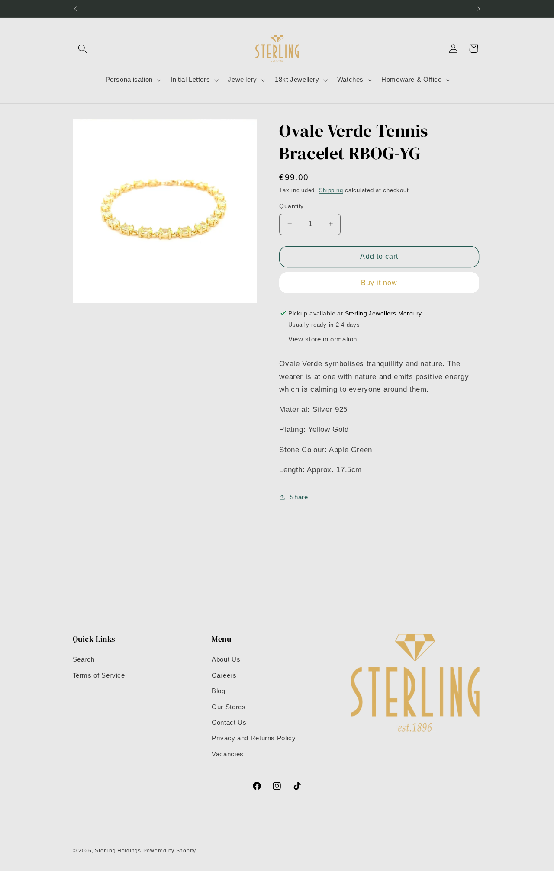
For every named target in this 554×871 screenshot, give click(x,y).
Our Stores (228, 707)
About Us (226, 659)
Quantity (291, 205)
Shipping (331, 190)
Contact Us (229, 722)
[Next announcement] (478, 8)
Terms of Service (99, 675)
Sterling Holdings (118, 850)
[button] (83, 48)
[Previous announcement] (75, 8)
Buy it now (379, 282)
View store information (322, 338)
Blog (218, 691)
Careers (224, 675)
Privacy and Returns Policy (254, 738)
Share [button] (299, 496)
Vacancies (228, 754)
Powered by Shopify (169, 850)
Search (84, 659)
